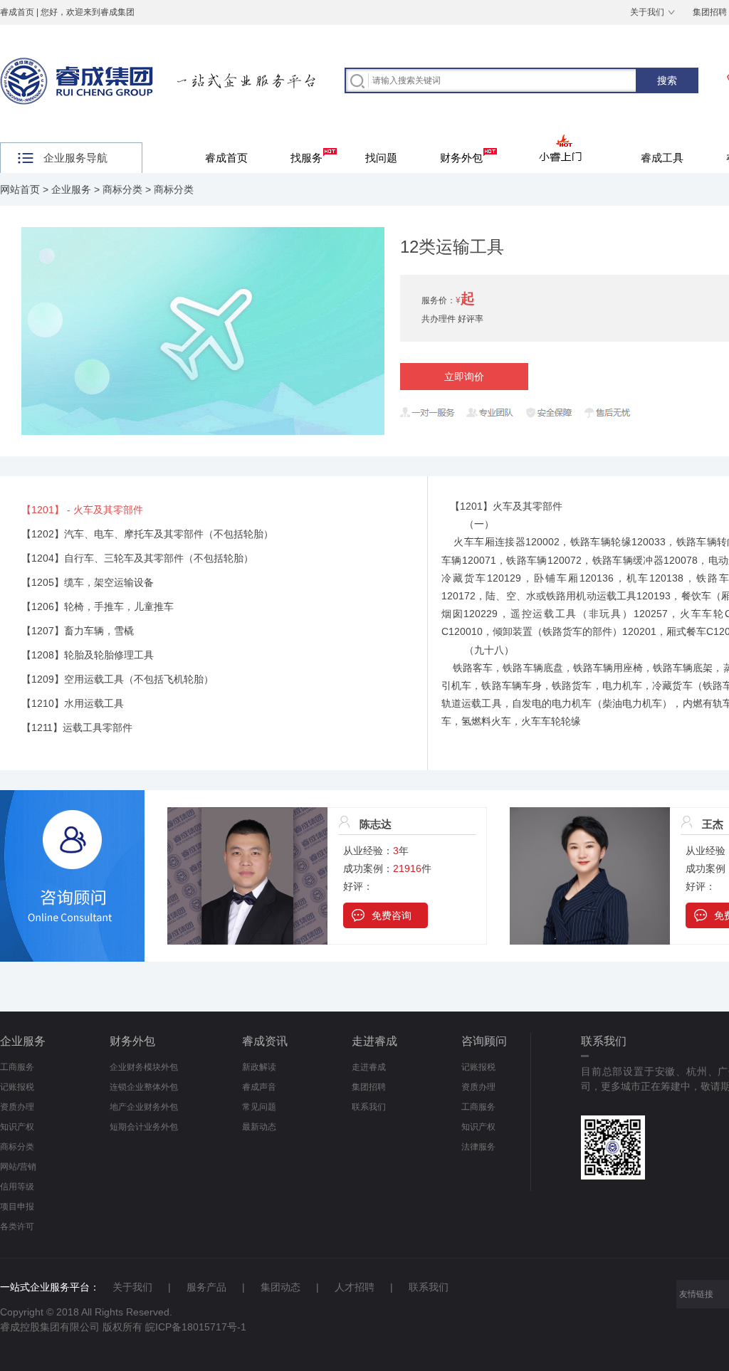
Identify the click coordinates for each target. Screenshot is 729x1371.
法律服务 (478, 1147)
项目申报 (17, 1207)
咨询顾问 (484, 1041)
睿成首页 (17, 12)
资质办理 (17, 1107)
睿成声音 (259, 1087)
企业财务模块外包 (144, 1067)
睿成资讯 (265, 1041)
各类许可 (17, 1226)
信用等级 (17, 1187)
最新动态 (259, 1127)
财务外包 (461, 158)
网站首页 (20, 189)
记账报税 (17, 1087)
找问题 (381, 158)
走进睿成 (374, 1041)
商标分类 (122, 189)
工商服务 (17, 1067)
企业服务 (71, 189)
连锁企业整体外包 (144, 1087)
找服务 (306, 158)
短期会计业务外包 (144, 1127)
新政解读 (259, 1067)
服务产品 (206, 1287)
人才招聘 (354, 1287)
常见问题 (259, 1107)
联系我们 (369, 1107)
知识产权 (17, 1127)
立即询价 (464, 376)
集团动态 (280, 1287)
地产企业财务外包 (144, 1107)
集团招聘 (369, 1087)
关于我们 (647, 12)
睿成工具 (662, 158)
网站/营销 (18, 1167)
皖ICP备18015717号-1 (195, 1327)
